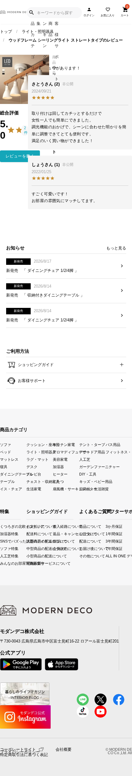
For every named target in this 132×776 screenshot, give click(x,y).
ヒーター (60, 474)
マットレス (9, 459)
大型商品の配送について (31, 541)
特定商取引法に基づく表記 (24, 755)
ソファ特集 (2, 548)
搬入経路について (58, 526)
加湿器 (58, 466)
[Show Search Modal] (31, 12)
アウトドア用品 (92, 451)
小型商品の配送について (31, 556)
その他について (81, 556)
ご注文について (81, 533)
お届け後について (81, 548)
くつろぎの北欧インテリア (2, 526)
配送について (81, 541)
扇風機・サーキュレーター (66, 489)
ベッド (5, 451)
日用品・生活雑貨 (92, 489)
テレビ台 (33, 474)
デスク (31, 466)
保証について (58, 541)
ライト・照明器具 (38, 31)
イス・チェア (11, 489)
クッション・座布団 (39, 444)
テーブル (7, 481)
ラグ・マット (37, 459)
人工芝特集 (2, 556)
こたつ (58, 481)
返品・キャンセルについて (58, 533)
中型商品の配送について (31, 548)
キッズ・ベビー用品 (92, 481)
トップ (6, 31)
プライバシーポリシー (20, 752)
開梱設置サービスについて (31, 563)
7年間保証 (108, 548)
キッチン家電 (64, 444)
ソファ (5, 444)
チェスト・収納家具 (39, 481)
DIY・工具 (87, 474)
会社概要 (64, 749)
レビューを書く (20, 156)
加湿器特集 (2, 533)
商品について (81, 526)
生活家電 (33, 489)
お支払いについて (31, 526)
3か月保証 (108, 526)
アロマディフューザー (66, 451)
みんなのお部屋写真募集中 (2, 563)
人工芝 (84, 459)
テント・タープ (92, 444)
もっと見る (116, 248)
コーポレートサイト (18, 749)
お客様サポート (31, 380)
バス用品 (113, 444)
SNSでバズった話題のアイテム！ (2, 541)
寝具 (3, 466)
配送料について (31, 533)
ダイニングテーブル (13, 474)
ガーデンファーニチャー (92, 466)
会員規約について (58, 548)
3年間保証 (108, 541)
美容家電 (60, 459)
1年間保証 (108, 533)
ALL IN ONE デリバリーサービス (108, 556)
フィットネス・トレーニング (119, 451)
